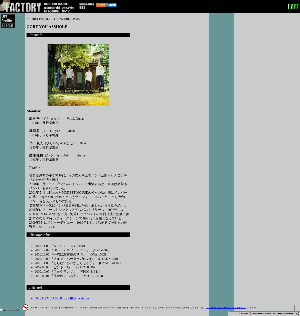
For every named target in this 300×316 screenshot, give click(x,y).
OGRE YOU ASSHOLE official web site (62, 298)
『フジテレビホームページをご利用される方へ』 (226, 308)
